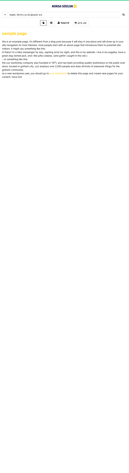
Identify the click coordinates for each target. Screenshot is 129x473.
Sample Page (14, 33)
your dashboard (58, 73)
